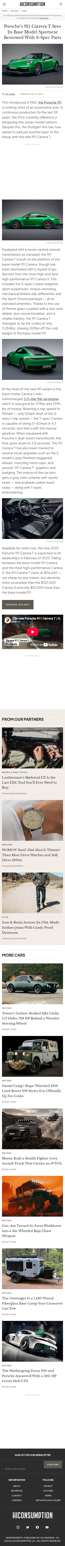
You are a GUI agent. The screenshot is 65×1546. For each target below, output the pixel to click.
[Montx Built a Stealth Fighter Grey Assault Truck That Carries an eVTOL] (32, 1128)
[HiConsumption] (32, 4)
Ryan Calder (10, 1029)
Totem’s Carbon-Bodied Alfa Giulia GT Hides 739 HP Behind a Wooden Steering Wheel (30, 1018)
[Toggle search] (61, 4)
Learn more (44, 18)
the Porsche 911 (50, 102)
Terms (48, 1495)
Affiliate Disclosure (48, 1500)
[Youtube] (47, 1527)
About (16, 1486)
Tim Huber (10, 94)
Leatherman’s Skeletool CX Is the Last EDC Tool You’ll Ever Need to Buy (29, 783)
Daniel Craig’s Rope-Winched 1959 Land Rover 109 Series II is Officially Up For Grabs (31, 1091)
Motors (15, 11)
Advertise (16, 1491)
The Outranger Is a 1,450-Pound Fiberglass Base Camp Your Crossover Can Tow (32, 1303)
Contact (17, 1495)
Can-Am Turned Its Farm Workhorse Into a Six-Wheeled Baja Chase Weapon (32, 1231)
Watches (7, 845)
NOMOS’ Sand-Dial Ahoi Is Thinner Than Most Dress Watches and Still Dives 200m (31, 855)
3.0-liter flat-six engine (41, 399)
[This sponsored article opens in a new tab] (32, 747)
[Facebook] (37, 1527)
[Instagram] (18, 1527)
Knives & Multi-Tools (15, 772)
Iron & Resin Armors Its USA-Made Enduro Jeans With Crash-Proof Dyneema (30, 927)
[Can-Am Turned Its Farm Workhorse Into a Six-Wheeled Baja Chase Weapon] (32, 1196)
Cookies (48, 1491)
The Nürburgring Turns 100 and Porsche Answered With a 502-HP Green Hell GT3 (29, 1376)
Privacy (48, 1486)
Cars (24, 11)
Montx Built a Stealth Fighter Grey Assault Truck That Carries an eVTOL (32, 1160)
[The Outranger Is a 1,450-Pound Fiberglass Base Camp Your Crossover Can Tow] (32, 1268)
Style (5, 917)
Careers (17, 1500)
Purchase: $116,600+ (18, 604)
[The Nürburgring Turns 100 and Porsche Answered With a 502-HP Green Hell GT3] (32, 1341)
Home (5, 11)
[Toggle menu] (4, 4)
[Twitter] (28, 1527)
